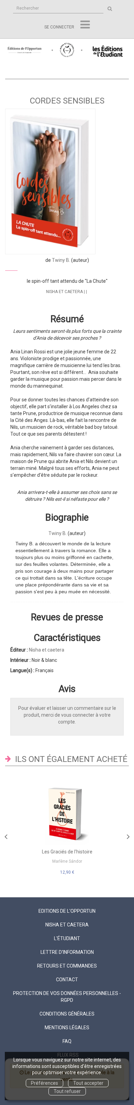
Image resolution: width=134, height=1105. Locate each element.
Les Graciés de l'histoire (67, 851)
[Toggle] (85, 25)
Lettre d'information (67, 952)
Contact (67, 979)
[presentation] (6, 835)
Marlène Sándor (67, 861)
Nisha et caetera (64, 291)
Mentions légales (67, 1027)
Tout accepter (88, 1083)
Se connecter (59, 27)
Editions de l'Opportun (67, 911)
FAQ (67, 1041)
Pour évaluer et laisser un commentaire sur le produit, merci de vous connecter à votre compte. (67, 715)
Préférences (44, 1083)
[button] (50, 181)
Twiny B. (61, 260)
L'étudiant (67, 938)
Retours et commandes (67, 966)
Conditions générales (67, 1014)
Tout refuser (67, 1091)
